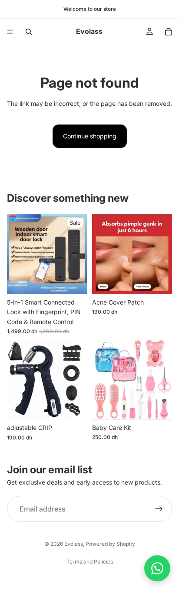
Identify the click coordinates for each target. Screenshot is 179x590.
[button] (157, 568)
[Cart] (168, 31)
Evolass (73, 544)
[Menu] (10, 32)
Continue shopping (89, 136)
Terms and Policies (89, 561)
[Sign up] (159, 509)
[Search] (28, 31)
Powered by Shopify (110, 544)
